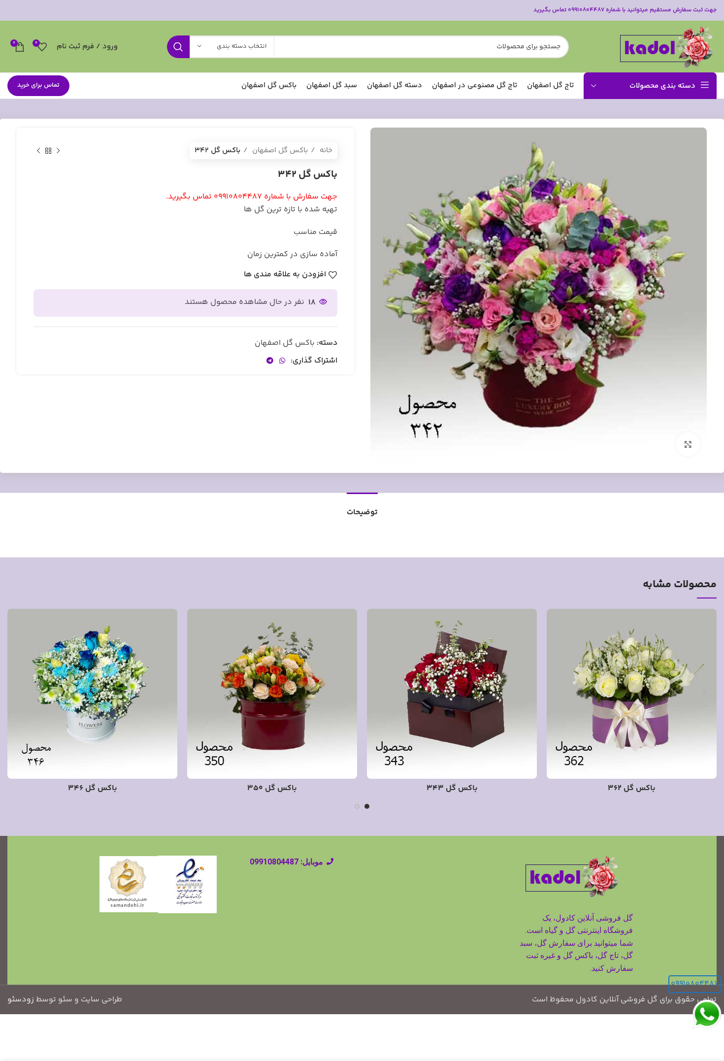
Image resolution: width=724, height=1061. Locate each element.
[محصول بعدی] (38, 151)
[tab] (362, 508)
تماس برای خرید (38, 85)
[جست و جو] (178, 46)
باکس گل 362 (632, 788)
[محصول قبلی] (58, 151)
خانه (325, 150)
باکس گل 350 (272, 788)
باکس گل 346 (92, 788)
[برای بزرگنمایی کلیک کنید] (688, 444)
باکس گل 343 (452, 788)
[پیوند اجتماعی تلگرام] (269, 360)
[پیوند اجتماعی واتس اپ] (282, 360)
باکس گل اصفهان (279, 150)
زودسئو (20, 1000)
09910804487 (695, 984)
